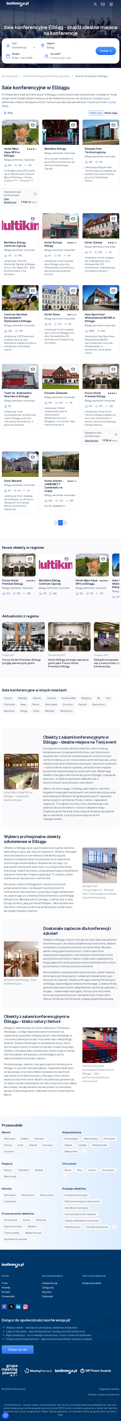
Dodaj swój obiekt (91, 1283)
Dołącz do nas (17, 1349)
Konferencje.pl (10, 76)
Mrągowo (86, 698)
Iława (23, 704)
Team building (11, 1232)
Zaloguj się (48, 1287)
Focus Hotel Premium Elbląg (95, 394)
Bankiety (32, 1226)
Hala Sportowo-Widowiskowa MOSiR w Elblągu (100, 317)
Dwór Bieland (13, 481)
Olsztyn (8, 698)
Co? (14, 43)
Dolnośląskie (71, 1138)
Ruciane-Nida (69, 698)
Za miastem (108, 1170)
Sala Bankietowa (10, 200)
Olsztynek (9, 704)
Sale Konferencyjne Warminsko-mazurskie (47, 76)
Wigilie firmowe (33, 1232)
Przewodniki (8, 1296)
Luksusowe (10, 1201)
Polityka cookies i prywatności (103, 1394)
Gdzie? (51, 43)
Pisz (108, 698)
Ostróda (51, 698)
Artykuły (6, 1287)
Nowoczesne (47, 1195)
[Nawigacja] (111, 4)
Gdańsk (33, 1145)
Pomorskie (109, 1138)
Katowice (48, 1145)
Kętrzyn (83, 704)
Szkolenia (41, 1220)
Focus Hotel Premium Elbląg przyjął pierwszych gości (21, 661)
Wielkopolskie (99, 1145)
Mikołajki (22, 698)
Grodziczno (66, 711)
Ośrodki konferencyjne (76, 1208)
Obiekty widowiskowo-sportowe (82, 1220)
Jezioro (92, 1170)
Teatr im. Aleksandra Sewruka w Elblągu (18, 394)
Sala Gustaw (91, 440)
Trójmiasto (23, 1170)
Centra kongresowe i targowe (80, 1214)
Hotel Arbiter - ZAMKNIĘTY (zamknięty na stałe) (54, 486)
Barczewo (9, 711)
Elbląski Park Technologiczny (95, 150)
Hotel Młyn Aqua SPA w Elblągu (12, 152)
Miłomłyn (50, 711)
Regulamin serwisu (109, 1389)
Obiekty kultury (72, 1227)
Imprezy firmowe (13, 1226)
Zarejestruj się (49, 1283)
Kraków (25, 1138)
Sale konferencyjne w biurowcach (82, 1201)
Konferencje (10, 1220)
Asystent (47, 1292)
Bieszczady (10, 1176)
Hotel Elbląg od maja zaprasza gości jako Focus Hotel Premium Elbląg (68, 663)
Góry (79, 1170)
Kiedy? (16, 53)
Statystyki (47, 1296)
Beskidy (39, 1170)
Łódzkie (82, 1145)
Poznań (8, 1145)
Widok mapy (110, 113)
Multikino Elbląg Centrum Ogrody (15, 244)
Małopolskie (71, 1151)
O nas (5, 1283)
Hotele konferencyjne (76, 1195)
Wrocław (39, 1138)
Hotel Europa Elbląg (53, 244)
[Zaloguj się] (95, 4)
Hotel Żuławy (93, 242)
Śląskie (68, 1145)
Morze (68, 1170)
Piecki (36, 711)
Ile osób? (56, 53)
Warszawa (9, 1138)
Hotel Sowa (52, 314)
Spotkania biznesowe (15, 1239)
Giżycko (37, 698)
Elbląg (7, 159)
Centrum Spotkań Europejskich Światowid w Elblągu (18, 317)
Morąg (23, 711)
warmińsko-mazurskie (23, 159)
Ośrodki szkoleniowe (97, 1227)
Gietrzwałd (51, 704)
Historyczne (27, 1195)
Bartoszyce (99, 704)
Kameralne (10, 1195)
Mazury (8, 1170)
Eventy (26, 1220)
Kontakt (6, 1292)
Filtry (10, 113)
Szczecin (9, 1151)
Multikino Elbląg (55, 149)
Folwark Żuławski (55, 393)
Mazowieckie (91, 1138)
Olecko (35, 704)
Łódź (20, 1145)
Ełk (98, 698)
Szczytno (68, 704)
